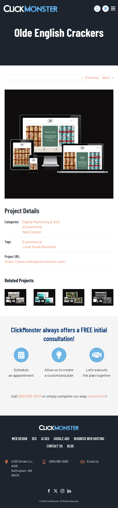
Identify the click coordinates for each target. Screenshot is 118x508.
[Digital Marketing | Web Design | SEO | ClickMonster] (31, 6)
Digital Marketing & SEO (41, 222)
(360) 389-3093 (29, 396)
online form (97, 396)
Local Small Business (39, 246)
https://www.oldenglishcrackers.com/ (35, 261)
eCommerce (32, 226)
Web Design (31, 232)
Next (106, 77)
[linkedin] (69, 491)
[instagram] (62, 491)
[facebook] (49, 491)
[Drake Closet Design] (102, 291)
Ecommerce (32, 241)
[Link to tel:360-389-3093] (97, 8)
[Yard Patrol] (73, 291)
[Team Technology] (44, 291)
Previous (92, 77)
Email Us (93, 461)
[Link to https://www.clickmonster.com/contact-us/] (105, 8)
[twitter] (55, 491)
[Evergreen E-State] (15, 291)
